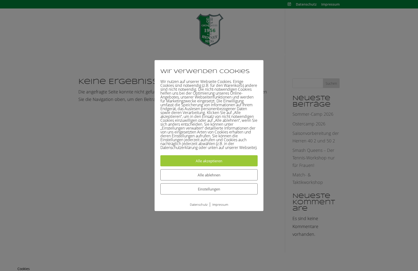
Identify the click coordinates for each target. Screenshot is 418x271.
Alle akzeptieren (209, 160)
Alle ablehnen (209, 174)
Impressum (220, 204)
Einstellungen (209, 188)
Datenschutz (199, 204)
